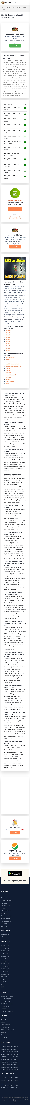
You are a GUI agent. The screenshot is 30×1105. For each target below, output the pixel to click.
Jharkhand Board (6, 921)
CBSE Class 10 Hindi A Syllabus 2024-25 (13, 423)
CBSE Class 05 (5, 964)
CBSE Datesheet (14, 1088)
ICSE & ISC (4, 903)
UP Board (3, 908)
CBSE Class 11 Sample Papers (9, 1080)
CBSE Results (4, 1088)
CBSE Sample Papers (7, 996)
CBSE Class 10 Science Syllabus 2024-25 (13, 506)
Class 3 (8, 350)
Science (25, 7)
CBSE (13, 7)
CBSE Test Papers (6, 999)
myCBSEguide (10, 2)
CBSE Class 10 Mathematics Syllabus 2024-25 (12, 475)
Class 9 (8, 337)
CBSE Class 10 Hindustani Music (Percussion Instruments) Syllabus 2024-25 (14, 654)
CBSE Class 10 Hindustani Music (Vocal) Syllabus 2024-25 (13, 593)
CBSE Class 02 (5, 971)
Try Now (15, 832)
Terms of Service (6, 1024)
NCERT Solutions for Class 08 (9, 1057)
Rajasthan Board (6, 926)
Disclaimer (4, 1022)
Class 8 (8, 339)
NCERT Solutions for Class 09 (9, 1054)
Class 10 (19, 7)
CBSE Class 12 (5, 946)
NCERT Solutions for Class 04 (9, 1067)
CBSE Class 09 (5, 953)
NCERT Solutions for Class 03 (9, 1070)
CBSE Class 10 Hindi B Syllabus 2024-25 (13, 450)
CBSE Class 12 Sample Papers (9, 1077)
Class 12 (8, 330)
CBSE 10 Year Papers (7, 1004)
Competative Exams (6, 900)
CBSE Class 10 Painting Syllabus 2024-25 (14, 742)
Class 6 (8, 344)
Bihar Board (4, 913)
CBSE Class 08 (5, 956)
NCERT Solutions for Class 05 (9, 1064)
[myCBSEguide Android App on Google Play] (15, 873)
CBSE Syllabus (5, 1006)
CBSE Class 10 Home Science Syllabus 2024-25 (13, 686)
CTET (2, 987)
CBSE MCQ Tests (5, 1001)
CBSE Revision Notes (7, 1011)
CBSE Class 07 (5, 959)
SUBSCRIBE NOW (15, 209)
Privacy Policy (5, 1027)
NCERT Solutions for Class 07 (9, 1059)
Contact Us (4, 1037)
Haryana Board (5, 918)
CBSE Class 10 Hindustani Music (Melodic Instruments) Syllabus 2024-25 (15, 623)
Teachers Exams (5, 906)
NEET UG (3, 982)
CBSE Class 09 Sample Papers (9, 1085)
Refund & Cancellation (7, 1030)
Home (2, 7)
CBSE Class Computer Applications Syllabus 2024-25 (14, 713)
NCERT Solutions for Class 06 (9, 1062)
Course (8, 7)
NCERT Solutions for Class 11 (9, 1049)
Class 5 (8, 346)
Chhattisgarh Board (6, 916)
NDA (2, 984)
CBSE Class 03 (5, 969)
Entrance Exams (5, 898)
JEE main (3, 979)
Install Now (15, 45)
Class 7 (8, 341)
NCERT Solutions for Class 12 (9, 1046)
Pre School (4, 977)
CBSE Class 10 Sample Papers (9, 1083)
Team (2, 1035)
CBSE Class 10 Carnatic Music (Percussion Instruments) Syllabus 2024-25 (14, 563)
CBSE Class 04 (5, 966)
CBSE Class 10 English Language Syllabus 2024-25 (14, 394)
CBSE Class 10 (5, 951)
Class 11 (8, 333)
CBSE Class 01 (5, 974)
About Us (3, 1019)
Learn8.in (3, 937)
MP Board (4, 924)
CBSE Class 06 (5, 961)
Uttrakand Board (6, 911)
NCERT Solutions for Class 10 (9, 1052)
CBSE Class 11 (5, 948)
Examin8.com (5, 934)
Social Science (10, 362)
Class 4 (8, 348)
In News (3, 1032)
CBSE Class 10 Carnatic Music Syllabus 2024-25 (13, 533)
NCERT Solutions (6, 1009)
